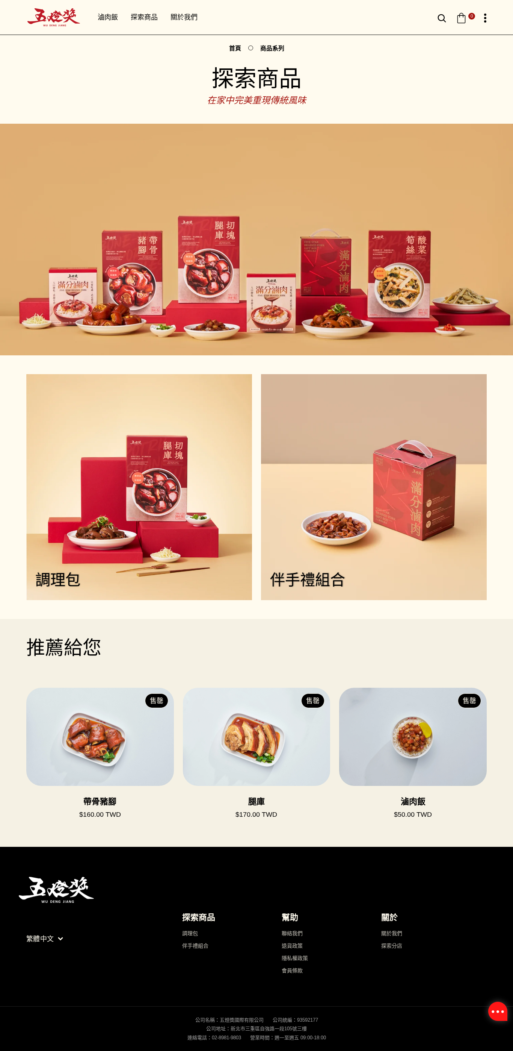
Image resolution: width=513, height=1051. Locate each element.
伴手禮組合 (195, 946)
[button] (465, 18)
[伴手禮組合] (374, 487)
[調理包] (139, 487)
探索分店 (391, 946)
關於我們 (391, 933)
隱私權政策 (295, 958)
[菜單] (485, 18)
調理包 (190, 933)
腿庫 (256, 801)
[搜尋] (441, 18)
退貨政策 (292, 946)
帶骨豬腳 (99, 801)
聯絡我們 (292, 933)
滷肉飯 (413, 801)
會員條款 (292, 971)
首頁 (235, 48)
